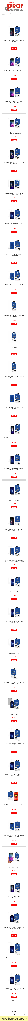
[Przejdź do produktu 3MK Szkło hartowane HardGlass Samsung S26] (14, 581)
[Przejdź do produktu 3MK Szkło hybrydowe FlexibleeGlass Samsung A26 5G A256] (14, 704)
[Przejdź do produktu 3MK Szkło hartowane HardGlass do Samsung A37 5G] (14, 490)
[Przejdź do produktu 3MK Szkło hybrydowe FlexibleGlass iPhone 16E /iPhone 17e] (14, 918)
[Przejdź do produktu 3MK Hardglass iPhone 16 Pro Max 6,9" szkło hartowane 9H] (14, 184)
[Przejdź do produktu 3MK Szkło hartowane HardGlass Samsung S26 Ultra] (14, 612)
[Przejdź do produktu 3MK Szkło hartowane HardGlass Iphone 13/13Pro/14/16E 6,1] (14, 520)
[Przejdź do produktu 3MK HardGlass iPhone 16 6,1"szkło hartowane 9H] (14, 153)
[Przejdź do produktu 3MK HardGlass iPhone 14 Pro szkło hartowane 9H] (14, 31)
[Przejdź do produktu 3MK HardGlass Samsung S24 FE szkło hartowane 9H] (14, 306)
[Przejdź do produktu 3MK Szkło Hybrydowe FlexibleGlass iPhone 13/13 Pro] (14, 826)
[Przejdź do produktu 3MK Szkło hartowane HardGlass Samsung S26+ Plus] (14, 643)
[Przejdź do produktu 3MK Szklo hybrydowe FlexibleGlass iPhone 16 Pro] (14, 428)
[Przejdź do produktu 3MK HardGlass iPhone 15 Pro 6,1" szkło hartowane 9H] (14, 92)
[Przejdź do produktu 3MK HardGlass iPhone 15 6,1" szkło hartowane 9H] (14, 61)
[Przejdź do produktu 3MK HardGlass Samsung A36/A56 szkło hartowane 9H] (14, 275)
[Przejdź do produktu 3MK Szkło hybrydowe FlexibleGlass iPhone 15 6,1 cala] (14, 857)
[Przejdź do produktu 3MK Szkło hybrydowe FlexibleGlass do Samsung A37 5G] (14, 765)
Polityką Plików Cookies (5, 1018)
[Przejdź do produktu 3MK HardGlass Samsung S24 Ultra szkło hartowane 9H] (14, 367)
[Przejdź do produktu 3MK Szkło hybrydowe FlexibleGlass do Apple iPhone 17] (14, 734)
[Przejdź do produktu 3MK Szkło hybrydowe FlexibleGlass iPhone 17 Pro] (14, 948)
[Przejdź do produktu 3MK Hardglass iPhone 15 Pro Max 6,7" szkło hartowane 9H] (14, 123)
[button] (3, 14)
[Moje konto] (17, 14)
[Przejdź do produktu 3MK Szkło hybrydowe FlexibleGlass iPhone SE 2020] (14, 673)
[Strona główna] (14, 7)
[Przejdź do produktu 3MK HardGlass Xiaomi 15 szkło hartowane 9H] (14, 398)
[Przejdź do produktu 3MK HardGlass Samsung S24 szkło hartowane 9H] (14, 337)
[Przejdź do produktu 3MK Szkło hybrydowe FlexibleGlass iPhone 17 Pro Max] (14, 979)
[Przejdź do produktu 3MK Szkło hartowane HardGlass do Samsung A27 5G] (14, 459)
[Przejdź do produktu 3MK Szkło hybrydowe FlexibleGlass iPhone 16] (14, 887)
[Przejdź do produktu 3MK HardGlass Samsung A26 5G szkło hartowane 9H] (14, 245)
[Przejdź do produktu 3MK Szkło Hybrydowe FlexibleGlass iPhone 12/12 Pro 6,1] (14, 795)
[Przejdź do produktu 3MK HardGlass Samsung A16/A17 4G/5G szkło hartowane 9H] (14, 214)
